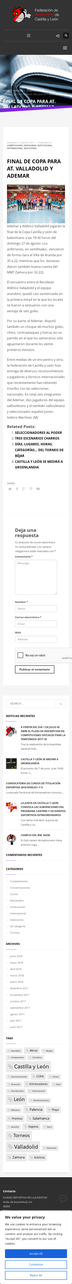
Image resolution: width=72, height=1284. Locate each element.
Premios (17, 1118)
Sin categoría (17, 926)
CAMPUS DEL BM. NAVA (35, 835)
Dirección (15, 1084)
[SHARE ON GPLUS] (24, 489)
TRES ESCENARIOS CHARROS (37, 438)
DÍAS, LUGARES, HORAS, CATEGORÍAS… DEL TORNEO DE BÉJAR (39, 450)
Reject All (36, 1275)
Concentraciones (20, 887)
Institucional (44, 145)
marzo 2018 (17, 975)
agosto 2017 (17, 1014)
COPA (40, 1076)
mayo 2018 (16, 962)
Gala (58, 1084)
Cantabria (37, 1057)
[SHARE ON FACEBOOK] (17, 489)
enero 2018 (16, 982)
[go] (61, 704)
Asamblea (15, 1050)
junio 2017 (16, 1027)
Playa (55, 1110)
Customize (36, 1264)
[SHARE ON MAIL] (38, 489)
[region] (36, 1247)
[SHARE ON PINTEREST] (31, 489)
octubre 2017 (18, 1001)
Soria (49, 1127)
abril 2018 (15, 969)
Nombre (21, 602)
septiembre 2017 (20, 1008)
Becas (34, 1050)
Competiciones (15, 145)
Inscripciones (17, 1091)
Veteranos (51, 1148)
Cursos (14, 894)
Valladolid (26, 1146)
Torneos (15, 932)
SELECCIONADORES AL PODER (38, 432)
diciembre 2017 (19, 988)
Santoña (15, 1127)
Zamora (18, 1157)
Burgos (49, 1050)
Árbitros (39, 1157)
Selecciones (30, 148)
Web (18, 632)
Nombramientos (41, 1100)
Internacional (15, 148)
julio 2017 (15, 1020)
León (19, 1099)
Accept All (36, 1253)
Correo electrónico (28, 617)
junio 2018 (16, 956)
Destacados (30, 145)
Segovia (33, 1126)
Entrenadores (38, 1084)
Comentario (24, 556)
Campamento (17, 1057)
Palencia (36, 1109)
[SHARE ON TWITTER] (10, 489)
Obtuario (15, 1110)
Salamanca (41, 1118)
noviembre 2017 (19, 995)
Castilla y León (31, 1066)
